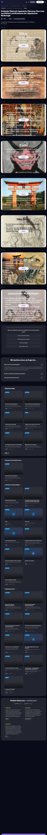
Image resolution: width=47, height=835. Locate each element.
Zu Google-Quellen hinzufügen (20, 18)
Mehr (6, 453)
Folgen (10, 18)
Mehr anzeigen (4, 23)
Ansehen (23, 45)
